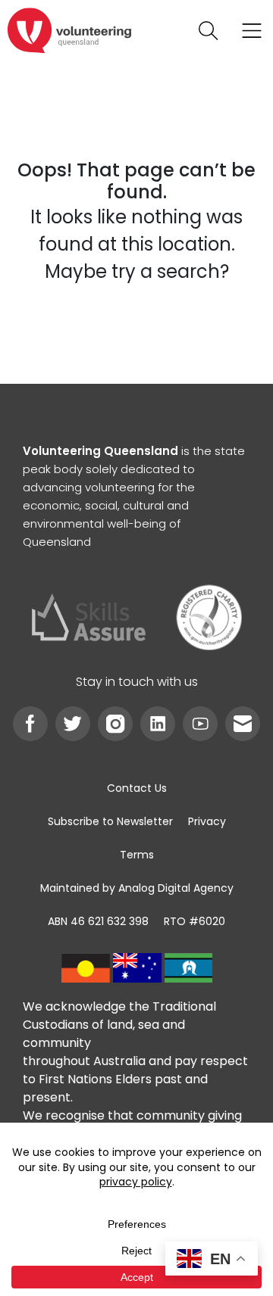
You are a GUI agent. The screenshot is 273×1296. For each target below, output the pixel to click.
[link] (69, 31)
